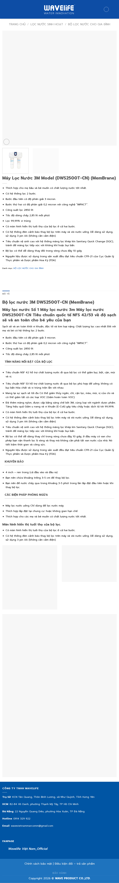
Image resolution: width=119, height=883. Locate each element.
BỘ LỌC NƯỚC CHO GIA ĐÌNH (89, 24)
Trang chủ (17, 24)
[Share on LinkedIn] (33, 275)
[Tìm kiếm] (106, 9)
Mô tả (6, 293)
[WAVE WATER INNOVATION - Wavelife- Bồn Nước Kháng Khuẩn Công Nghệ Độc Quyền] (59, 9)
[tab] (6, 294)
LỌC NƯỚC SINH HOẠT (47, 24)
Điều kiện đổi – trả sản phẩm (75, 864)
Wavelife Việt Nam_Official (28, 849)
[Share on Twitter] (16, 275)
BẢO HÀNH (59, 873)
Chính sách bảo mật (38, 864)
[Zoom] (6, 142)
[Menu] (4, 9)
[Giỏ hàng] (113, 9)
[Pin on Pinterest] (27, 275)
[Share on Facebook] (10, 275)
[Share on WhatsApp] (5, 275)
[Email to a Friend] (21, 275)
